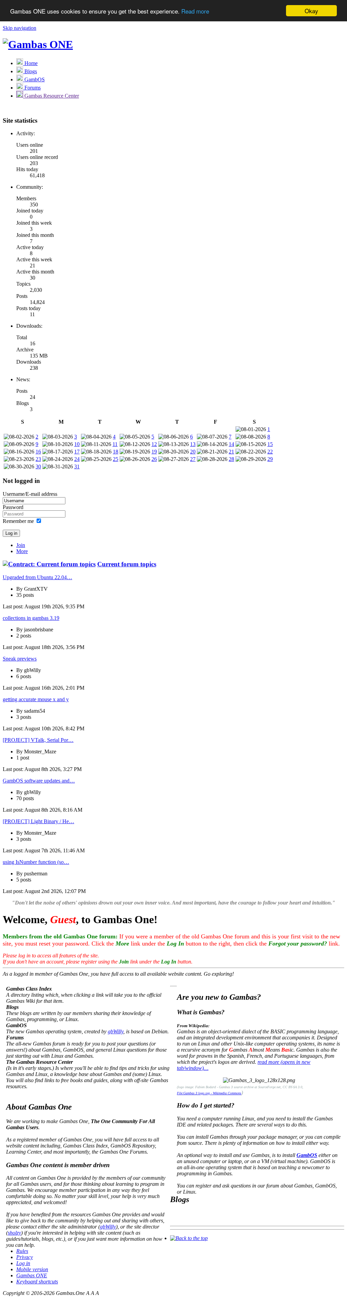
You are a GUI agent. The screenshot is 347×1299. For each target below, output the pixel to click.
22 (270, 451)
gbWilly (115, 1031)
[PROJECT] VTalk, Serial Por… (38, 740)
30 (38, 466)
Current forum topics (126, 564)
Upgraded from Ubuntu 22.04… (37, 577)
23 (38, 459)
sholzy (14, 1233)
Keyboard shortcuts (37, 1281)
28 (231, 459)
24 (77, 459)
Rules (22, 1251)
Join (20, 545)
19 (154, 451)
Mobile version (32, 1269)
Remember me (18, 521)
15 (270, 444)
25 (115, 459)
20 (193, 451)
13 (193, 444)
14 (231, 444)
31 (77, 466)
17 (77, 451)
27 (193, 459)
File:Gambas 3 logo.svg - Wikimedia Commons (209, 1093)
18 (115, 451)
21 (231, 451)
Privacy (24, 1257)
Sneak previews (20, 659)
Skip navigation (19, 28)
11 (115, 444)
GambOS (307, 1155)
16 (38, 451)
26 (154, 459)
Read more (195, 11)
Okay (311, 10)
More (22, 551)
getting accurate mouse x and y (36, 699)
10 (77, 444)
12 (154, 444)
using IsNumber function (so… (36, 862)
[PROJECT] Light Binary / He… (38, 821)
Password (13, 507)
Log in (23, 1263)
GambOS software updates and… (39, 781)
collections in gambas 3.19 (31, 618)
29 (270, 459)
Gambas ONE (31, 1275)
